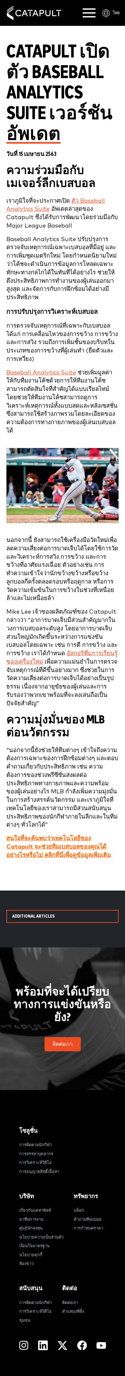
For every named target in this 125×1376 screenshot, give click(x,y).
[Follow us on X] (62, 1345)
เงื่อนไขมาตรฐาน (34, 1246)
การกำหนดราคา (88, 1228)
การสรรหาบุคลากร (36, 1154)
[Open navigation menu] (89, 12)
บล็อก (79, 1210)
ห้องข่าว (26, 1264)
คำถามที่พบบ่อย (88, 1220)
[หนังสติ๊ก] (34, 13)
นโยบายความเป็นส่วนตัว (41, 1237)
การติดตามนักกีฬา (35, 1145)
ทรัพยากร (86, 1196)
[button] (63, 1044)
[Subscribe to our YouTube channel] (101, 1345)
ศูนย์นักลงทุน (31, 1228)
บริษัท (26, 1196)
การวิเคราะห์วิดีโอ (35, 1163)
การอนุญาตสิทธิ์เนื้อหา (39, 1172)
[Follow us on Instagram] (24, 1345)
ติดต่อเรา (70, 1303)
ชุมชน (24, 1321)
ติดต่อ (69, 1288)
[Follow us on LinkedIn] (43, 1345)
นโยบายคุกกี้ (30, 1255)
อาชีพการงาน (31, 1220)
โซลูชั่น (28, 1131)
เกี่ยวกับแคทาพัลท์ (35, 1210)
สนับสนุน (31, 1288)
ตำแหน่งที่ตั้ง (73, 1312)
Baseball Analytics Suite (41, 373)
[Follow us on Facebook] (82, 1345)
